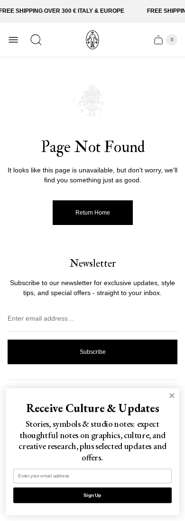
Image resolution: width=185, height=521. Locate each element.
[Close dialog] (172, 396)
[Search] (36, 39)
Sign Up (92, 495)
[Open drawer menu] (13, 39)
